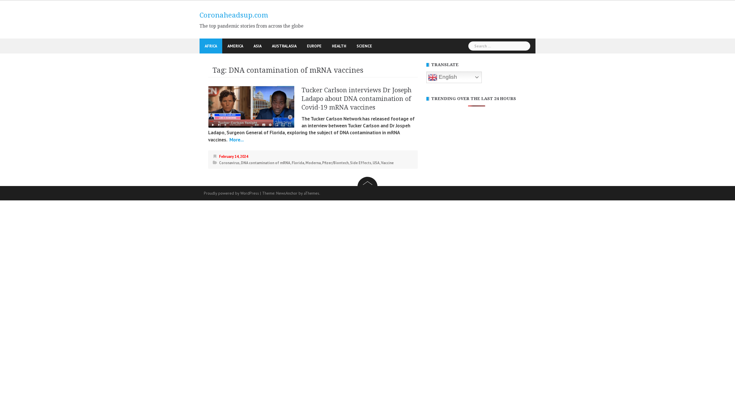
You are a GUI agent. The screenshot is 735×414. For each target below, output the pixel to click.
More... (236, 140)
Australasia (284, 46)
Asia (258, 46)
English (447, 77)
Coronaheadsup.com (234, 15)
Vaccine (387, 162)
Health (339, 46)
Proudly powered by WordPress (231, 193)
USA (376, 162)
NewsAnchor (286, 193)
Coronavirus (229, 162)
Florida (298, 162)
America (235, 46)
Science (364, 46)
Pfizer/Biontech (335, 162)
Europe (314, 46)
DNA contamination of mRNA (265, 162)
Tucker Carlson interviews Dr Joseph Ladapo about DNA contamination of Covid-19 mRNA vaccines (356, 99)
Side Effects (360, 162)
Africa (211, 46)
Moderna (313, 162)
